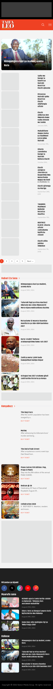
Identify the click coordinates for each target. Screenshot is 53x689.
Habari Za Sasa (9, 278)
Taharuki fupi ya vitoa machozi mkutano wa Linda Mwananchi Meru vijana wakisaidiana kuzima (35, 654)
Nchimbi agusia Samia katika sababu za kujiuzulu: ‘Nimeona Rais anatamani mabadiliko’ (36, 601)
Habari (9, 58)
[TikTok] (20, 588)
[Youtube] (28, 588)
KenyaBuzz (7, 406)
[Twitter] (12, 588)
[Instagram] (36, 588)
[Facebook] (4, 588)
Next (30, 261)
